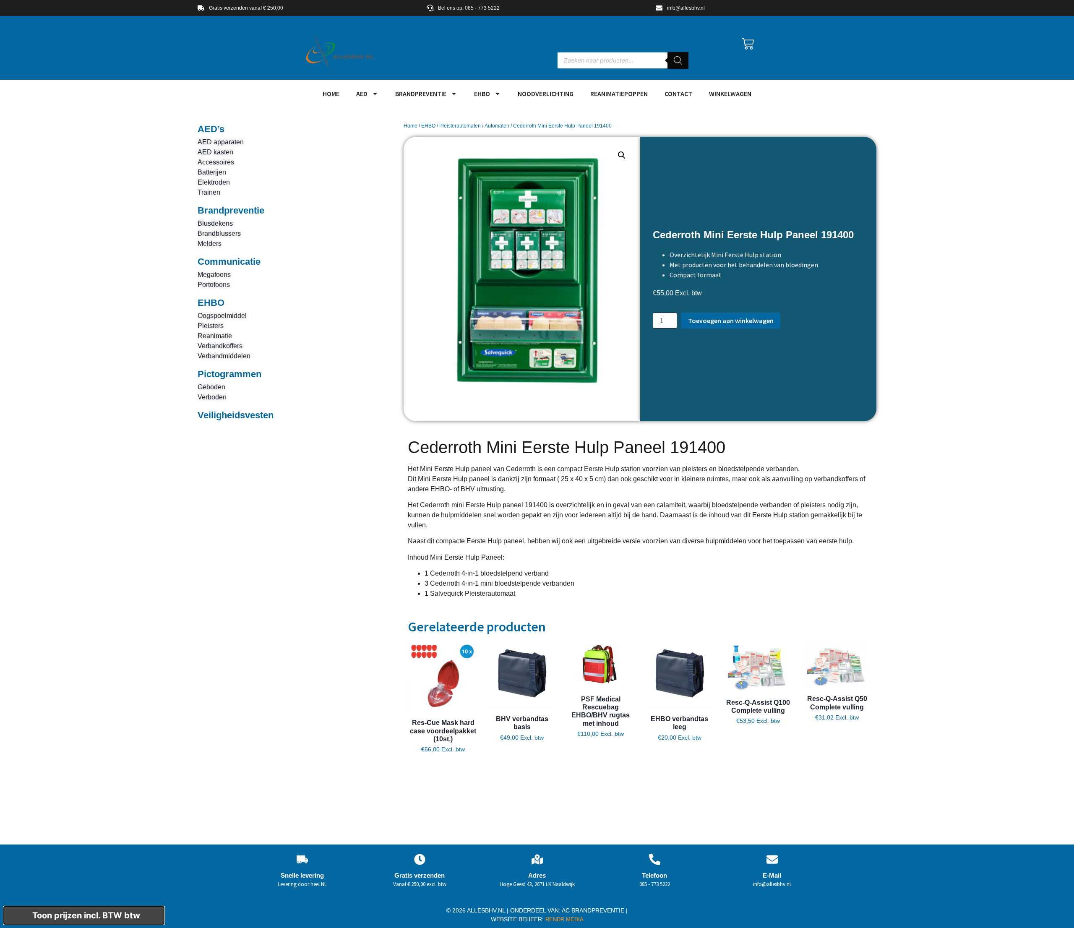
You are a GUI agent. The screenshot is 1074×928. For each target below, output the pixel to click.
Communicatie (229, 261)
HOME (331, 93)
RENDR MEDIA (564, 919)
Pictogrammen (229, 374)
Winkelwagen (730, 93)
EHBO (482, 93)
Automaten (497, 126)
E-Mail (772, 875)
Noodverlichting (545, 93)
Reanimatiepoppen (619, 93)
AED (362, 93)
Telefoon (654, 875)
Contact (678, 93)
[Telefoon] (654, 859)
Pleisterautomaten (460, 126)
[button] (621, 155)
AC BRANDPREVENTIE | (595, 910)
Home (410, 126)
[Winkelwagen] (748, 44)
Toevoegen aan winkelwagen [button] (443, 763)
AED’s (211, 129)
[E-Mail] (772, 859)
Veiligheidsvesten (236, 415)
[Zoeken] (677, 60)
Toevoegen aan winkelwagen (731, 320)
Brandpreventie (420, 93)
